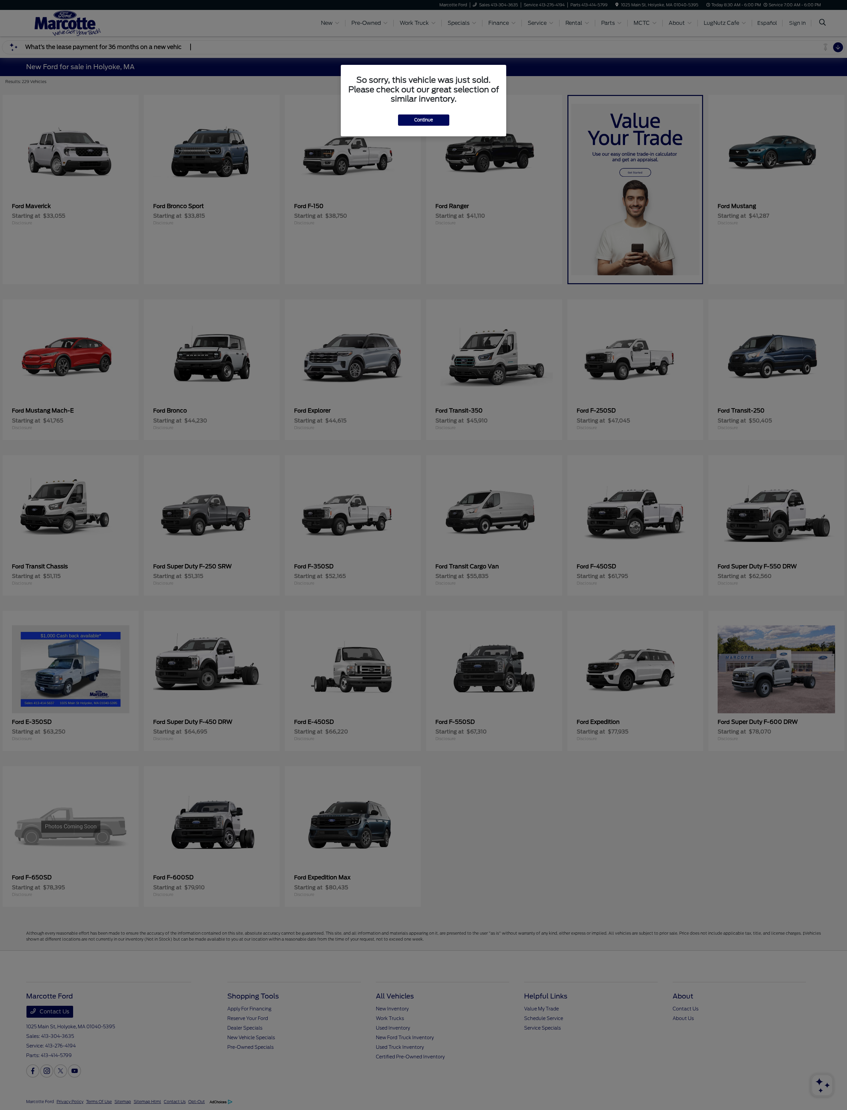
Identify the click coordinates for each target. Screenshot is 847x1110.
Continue (423, 119)
